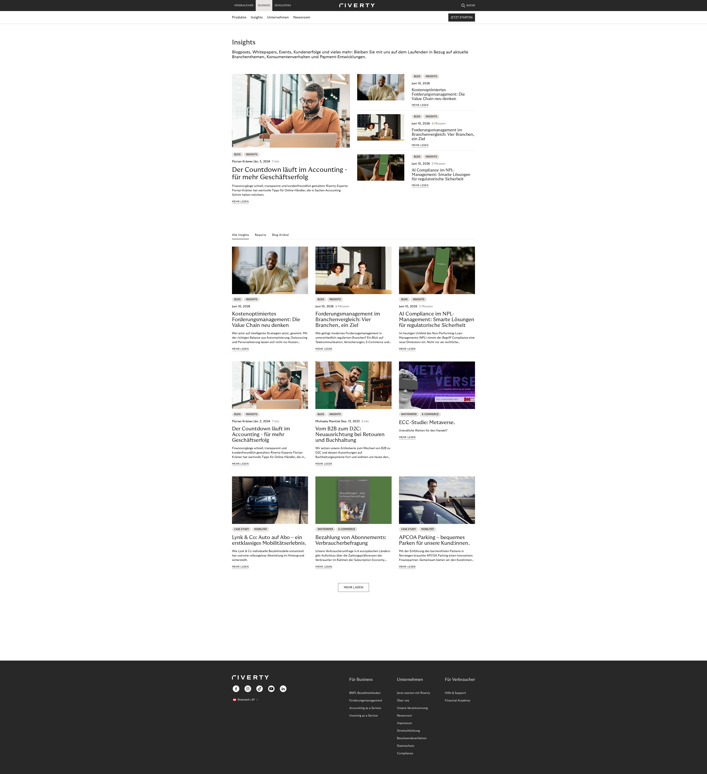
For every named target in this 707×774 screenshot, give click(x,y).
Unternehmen (278, 17)
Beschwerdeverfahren (412, 738)
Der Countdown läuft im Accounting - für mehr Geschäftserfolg (289, 173)
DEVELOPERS (283, 5)
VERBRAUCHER (244, 5)
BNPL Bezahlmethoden (365, 692)
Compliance (405, 753)
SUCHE (470, 5)
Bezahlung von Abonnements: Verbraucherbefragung (350, 540)
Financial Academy (457, 700)
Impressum (404, 723)
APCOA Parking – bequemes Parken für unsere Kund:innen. (434, 540)
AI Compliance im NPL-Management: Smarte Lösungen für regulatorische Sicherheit (441, 174)
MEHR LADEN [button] (353, 587)
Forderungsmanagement (365, 700)
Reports (260, 235)
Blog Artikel (280, 235)
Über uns (403, 700)
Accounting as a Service (365, 708)
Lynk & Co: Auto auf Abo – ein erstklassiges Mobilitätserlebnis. (269, 540)
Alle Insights (240, 235)
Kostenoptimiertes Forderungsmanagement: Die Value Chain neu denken (438, 94)
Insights (257, 17)
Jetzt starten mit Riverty (413, 692)
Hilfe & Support (455, 692)
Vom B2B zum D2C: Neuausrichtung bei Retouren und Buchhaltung (350, 434)
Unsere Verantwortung (412, 708)
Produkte (239, 17)
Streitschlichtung (408, 730)
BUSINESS (264, 5)
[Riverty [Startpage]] (355, 5)
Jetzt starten (461, 17)
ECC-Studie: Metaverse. (427, 422)
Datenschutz (405, 745)
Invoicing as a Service (363, 715)
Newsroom (301, 17)
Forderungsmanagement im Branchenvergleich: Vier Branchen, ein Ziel (443, 134)
